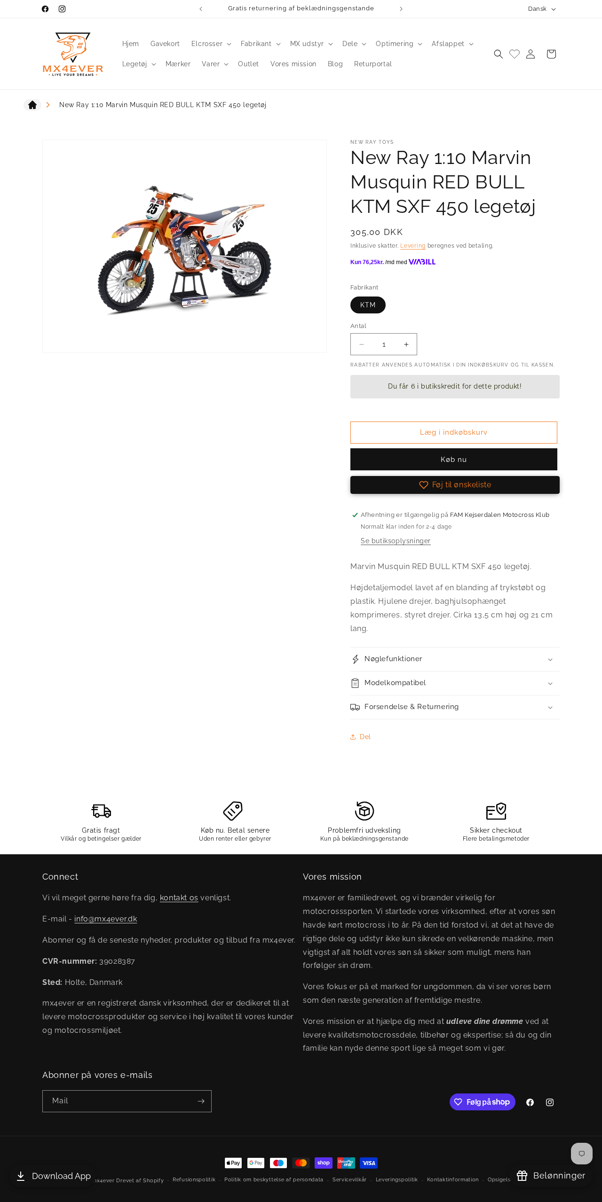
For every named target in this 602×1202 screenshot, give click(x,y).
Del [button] (365, 737)
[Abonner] (200, 1101)
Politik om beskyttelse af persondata (274, 1180)
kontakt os (179, 897)
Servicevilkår (350, 1180)
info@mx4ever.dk (105, 918)
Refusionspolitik (194, 1180)
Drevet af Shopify (140, 1181)
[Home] (32, 106)
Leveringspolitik (397, 1180)
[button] (210, 44)
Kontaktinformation (453, 1180)
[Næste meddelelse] (401, 9)
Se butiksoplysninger (396, 541)
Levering (413, 245)
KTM (368, 305)
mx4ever (103, 1181)
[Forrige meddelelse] (200, 9)
